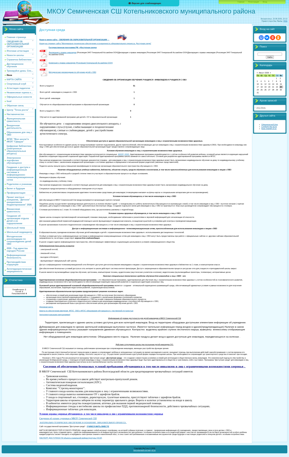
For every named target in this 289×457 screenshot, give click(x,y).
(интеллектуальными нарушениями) (54, 315)
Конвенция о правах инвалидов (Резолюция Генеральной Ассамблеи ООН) (81, 63)
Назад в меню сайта (49, 40)
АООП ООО (124, 154)
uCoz (153, 450)
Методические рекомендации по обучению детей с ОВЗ (72, 72)
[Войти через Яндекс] (272, 37)
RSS (285, 21)
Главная (240, 2)
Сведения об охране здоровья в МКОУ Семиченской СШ (68, 418)
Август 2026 (264, 73)
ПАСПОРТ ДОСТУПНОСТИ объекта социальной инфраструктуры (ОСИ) (70, 438)
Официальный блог (269, 125)
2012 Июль (261, 108)
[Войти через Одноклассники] (278, 37)
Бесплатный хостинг (142, 450)
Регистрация (253, 2)
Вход (265, 2)
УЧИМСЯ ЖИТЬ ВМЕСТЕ (98, 426)
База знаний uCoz (269, 129)
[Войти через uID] (261, 37)
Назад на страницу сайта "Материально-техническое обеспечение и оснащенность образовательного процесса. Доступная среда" (95, 43)
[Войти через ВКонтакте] (266, 37)
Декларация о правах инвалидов (62, 52)
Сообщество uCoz (269, 127)
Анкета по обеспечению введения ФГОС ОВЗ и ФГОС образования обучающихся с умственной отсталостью (86, 311)
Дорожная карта (46, 307)
